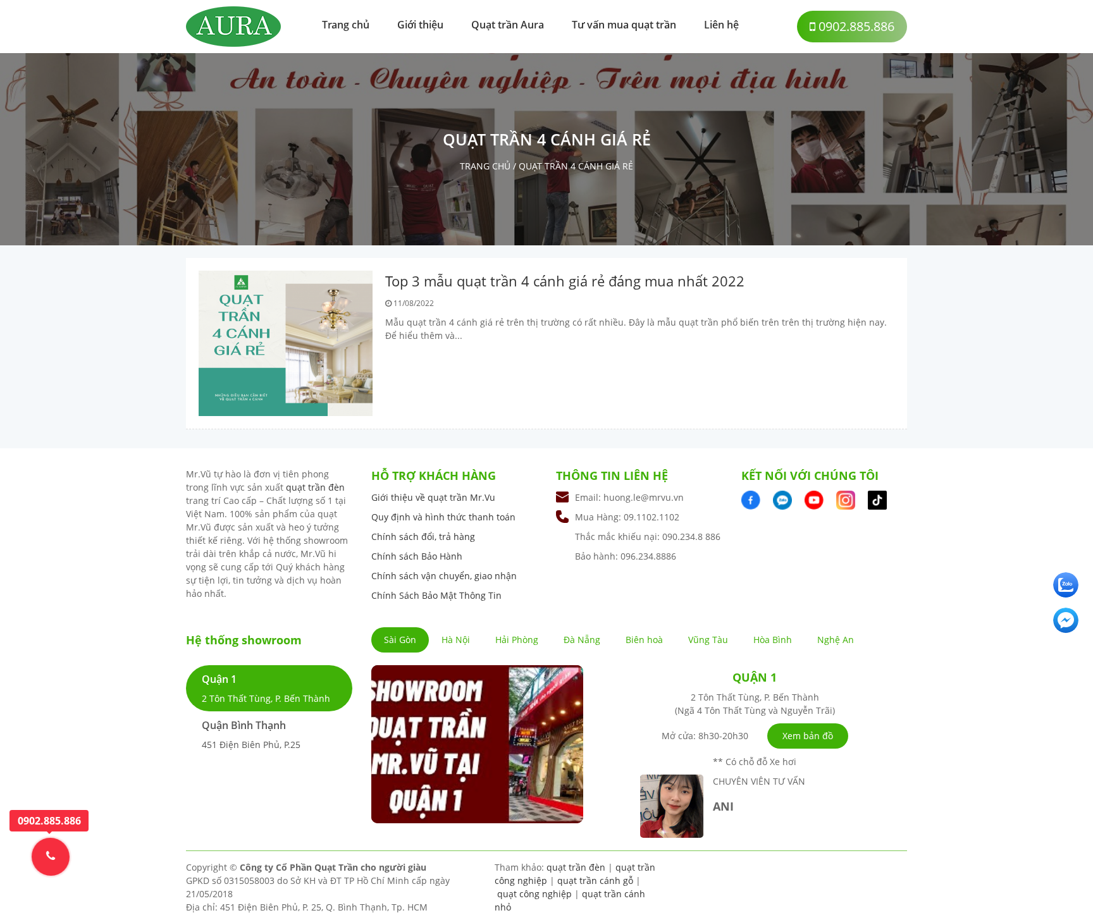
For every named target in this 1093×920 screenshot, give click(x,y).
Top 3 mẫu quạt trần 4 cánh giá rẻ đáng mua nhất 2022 (564, 280)
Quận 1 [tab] (266, 688)
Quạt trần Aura (507, 25)
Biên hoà (644, 640)
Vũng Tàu (708, 640)
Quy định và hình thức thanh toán (443, 517)
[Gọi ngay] (50, 856)
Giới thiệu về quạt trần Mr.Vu (433, 497)
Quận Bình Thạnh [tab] (251, 734)
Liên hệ (721, 25)
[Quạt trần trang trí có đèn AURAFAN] (233, 26)
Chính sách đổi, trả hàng (423, 537)
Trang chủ (345, 25)
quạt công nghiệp (534, 894)
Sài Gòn (400, 640)
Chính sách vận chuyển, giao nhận (444, 576)
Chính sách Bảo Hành (416, 556)
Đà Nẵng (582, 640)
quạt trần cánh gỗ (595, 880)
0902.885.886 (854, 26)
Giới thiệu (420, 25)
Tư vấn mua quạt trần (624, 25)
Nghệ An (835, 640)
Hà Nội (456, 640)
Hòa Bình (772, 640)
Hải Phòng (516, 640)
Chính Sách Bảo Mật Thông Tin (436, 595)
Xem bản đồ (807, 736)
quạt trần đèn (315, 487)
